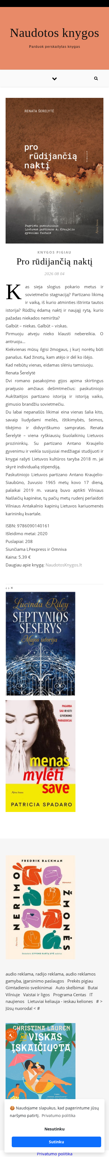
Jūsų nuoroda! (19, 1008)
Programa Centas (69, 994)
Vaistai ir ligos (36, 994)
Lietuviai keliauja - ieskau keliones (60, 1001)
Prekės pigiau (80, 981)
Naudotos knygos (54, 33)
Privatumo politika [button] (58, 1115)
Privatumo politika (54, 1153)
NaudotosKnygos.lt (64, 565)
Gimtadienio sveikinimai (29, 987)
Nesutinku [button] (54, 1129)
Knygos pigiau (54, 252)
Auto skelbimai (70, 987)
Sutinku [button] (56, 1141)
